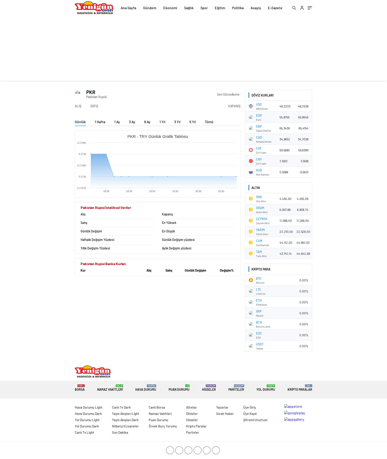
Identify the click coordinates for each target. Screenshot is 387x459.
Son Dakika (120, 432)
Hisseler (209, 387)
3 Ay (132, 122)
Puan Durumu (179, 387)
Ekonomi (170, 8)
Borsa (80, 387)
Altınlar (191, 407)
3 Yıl (177, 122)
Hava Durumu (145, 387)
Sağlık (189, 8)
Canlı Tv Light (84, 432)
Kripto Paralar (300, 387)
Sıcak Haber (225, 414)
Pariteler (236, 387)
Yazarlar (222, 407)
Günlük (80, 122)
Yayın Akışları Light (125, 414)
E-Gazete (275, 8)
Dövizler (192, 414)
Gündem (149, 8)
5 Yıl (192, 122)
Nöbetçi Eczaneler (125, 426)
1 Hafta (100, 122)
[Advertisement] (193, 49)
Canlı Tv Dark (121, 407)
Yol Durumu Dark (87, 426)
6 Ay (147, 122)
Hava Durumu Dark (88, 414)
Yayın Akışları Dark (125, 420)
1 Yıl (162, 122)
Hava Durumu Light (89, 407)
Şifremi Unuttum (255, 420)
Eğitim (220, 8)
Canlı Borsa (157, 407)
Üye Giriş (249, 407)
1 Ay (117, 122)
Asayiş (256, 8)
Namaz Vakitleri (110, 387)
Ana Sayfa (128, 8)
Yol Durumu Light (87, 420)
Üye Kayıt (250, 414)
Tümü (209, 122)
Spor (204, 8)
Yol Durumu (265, 387)
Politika (238, 8)
